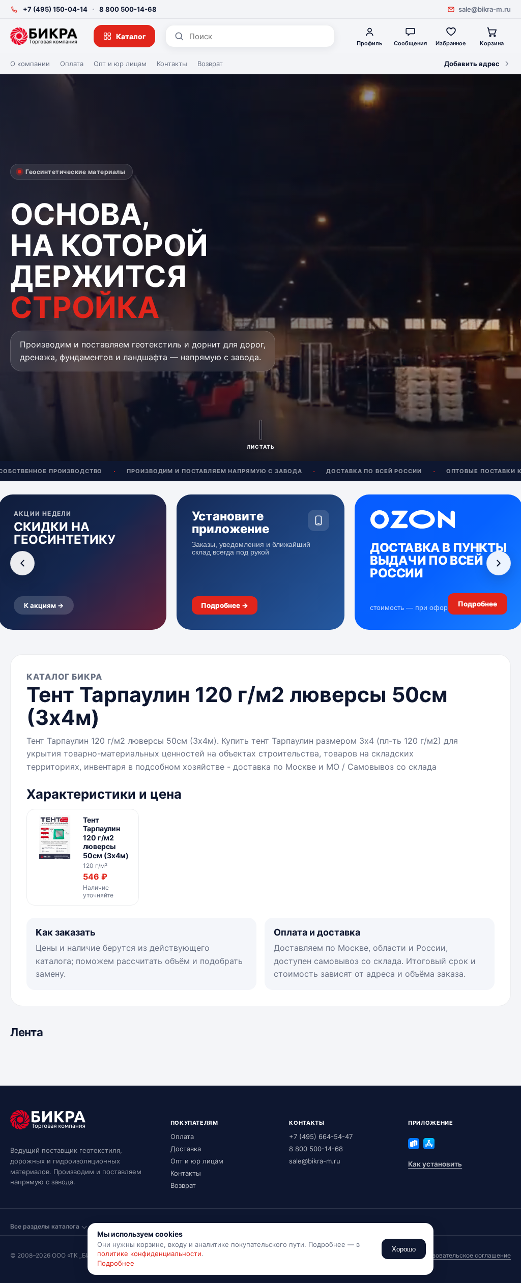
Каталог (131, 36)
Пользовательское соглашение (464, 1255)
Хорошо (404, 1249)
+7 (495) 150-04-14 (55, 9)
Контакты (172, 64)
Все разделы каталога (44, 1226)
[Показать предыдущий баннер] (22, 563)
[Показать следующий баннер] (498, 563)
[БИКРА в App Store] (429, 1143)
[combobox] (257, 36)
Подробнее (115, 1263)
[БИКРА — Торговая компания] (43, 36)
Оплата (71, 64)
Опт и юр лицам (120, 64)
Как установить (435, 1164)
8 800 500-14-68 (128, 9)
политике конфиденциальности (149, 1253)
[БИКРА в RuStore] (413, 1143)
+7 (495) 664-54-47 (321, 1136)
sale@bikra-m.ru (484, 9)
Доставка (185, 1149)
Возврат (210, 64)
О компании (30, 64)
